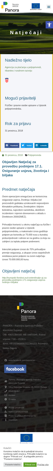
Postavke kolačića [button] (12, 465)
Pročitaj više (43, 465)
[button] (49, 24)
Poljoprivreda (34, 155)
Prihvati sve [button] (30, 465)
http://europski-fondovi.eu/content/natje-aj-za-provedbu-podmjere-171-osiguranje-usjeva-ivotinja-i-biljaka (24, 280)
